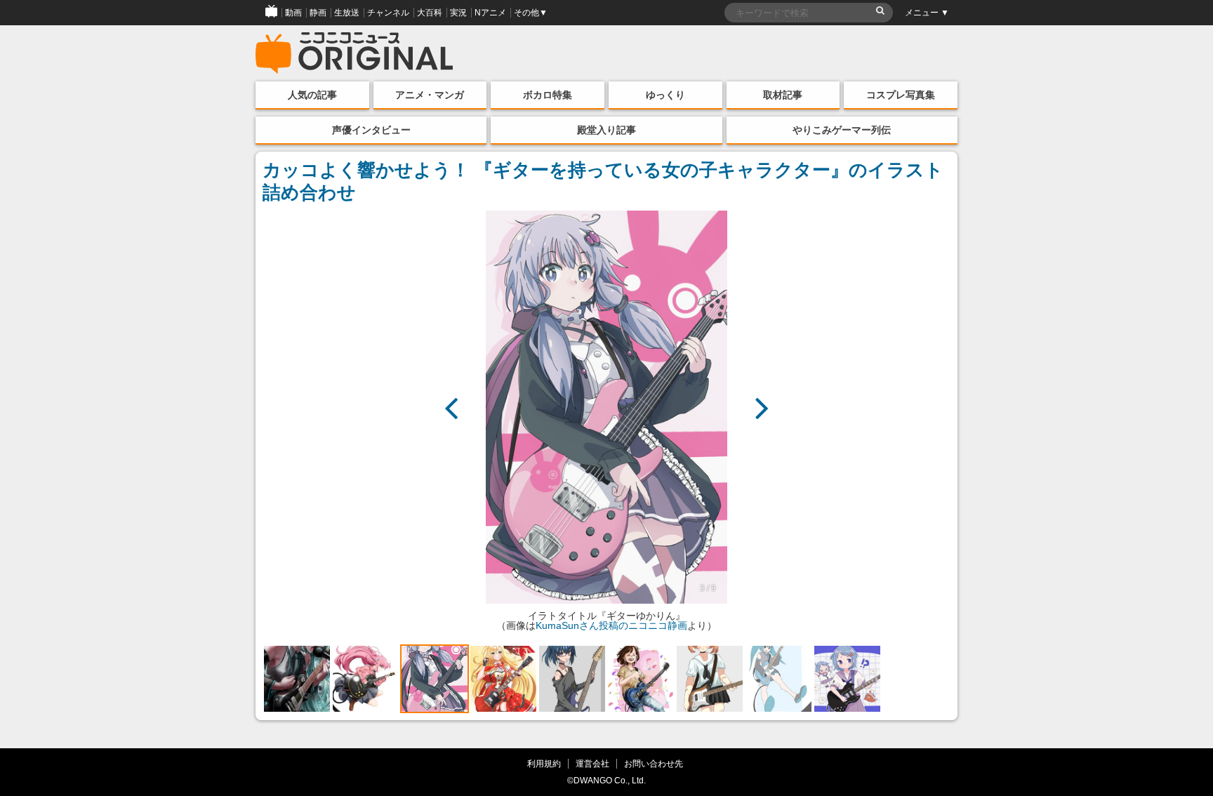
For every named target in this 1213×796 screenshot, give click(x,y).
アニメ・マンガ (429, 94)
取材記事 (782, 94)
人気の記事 (312, 94)
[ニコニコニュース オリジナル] (354, 53)
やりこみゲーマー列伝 (842, 129)
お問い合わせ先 (653, 763)
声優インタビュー (371, 129)
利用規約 (544, 763)
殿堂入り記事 (606, 129)
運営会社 (592, 763)
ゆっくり (665, 94)
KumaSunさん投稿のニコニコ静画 (611, 625)
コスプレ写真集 (900, 94)
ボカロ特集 (547, 94)
